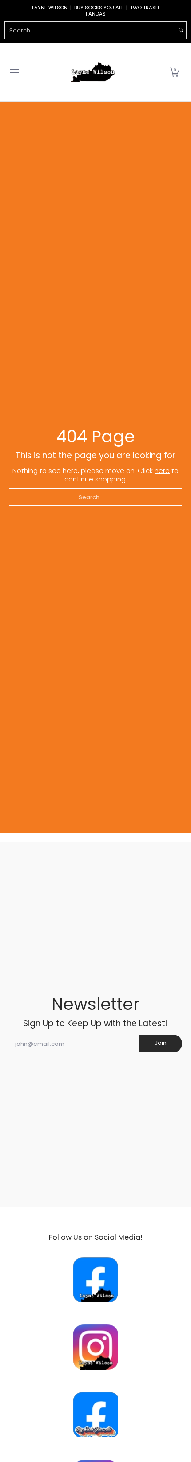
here (162, 470)
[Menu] (14, 72)
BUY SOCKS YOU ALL (99, 7)
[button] (174, 72)
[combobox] (90, 30)
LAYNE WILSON (50, 7)
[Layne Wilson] (92, 72)
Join (161, 1043)
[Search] (181, 30)
